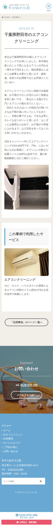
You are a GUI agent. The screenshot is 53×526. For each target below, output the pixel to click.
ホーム (7, 430)
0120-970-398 (29, 385)
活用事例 (8, 438)
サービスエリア (11, 443)
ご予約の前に (10, 447)
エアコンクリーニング (19, 279)
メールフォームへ (26, 395)
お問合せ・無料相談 (28, 522)
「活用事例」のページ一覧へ (26, 322)
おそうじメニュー (13, 434)
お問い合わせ (10, 451)
